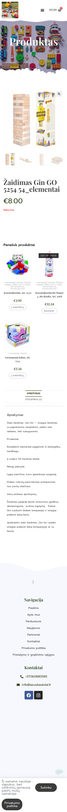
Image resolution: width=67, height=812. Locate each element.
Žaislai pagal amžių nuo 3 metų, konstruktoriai (18, 284)
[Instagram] (38, 695)
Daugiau (49, 310)
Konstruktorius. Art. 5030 (17, 292)
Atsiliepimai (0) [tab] (33, 399)
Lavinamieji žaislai (13, 282)
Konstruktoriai (18, 288)
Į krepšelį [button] (17, 307)
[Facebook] (29, 695)
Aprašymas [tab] (33, 393)
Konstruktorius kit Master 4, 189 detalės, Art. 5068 (49, 294)
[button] (42, 10)
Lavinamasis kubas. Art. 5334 (17, 359)
